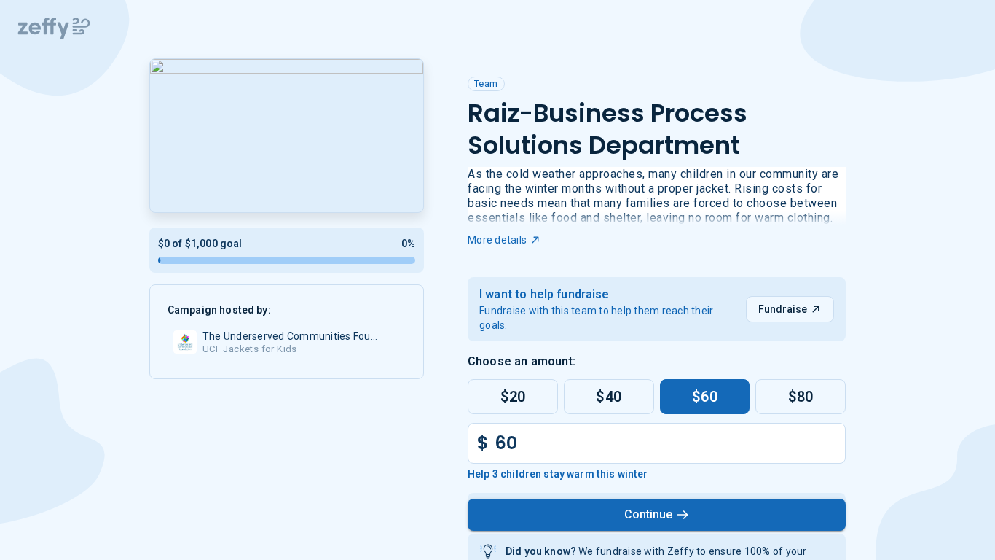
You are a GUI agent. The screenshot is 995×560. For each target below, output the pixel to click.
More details (497, 240)
